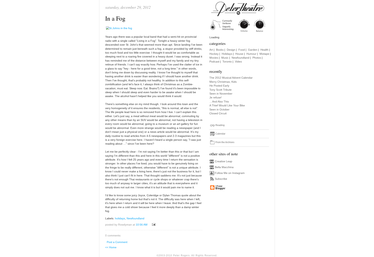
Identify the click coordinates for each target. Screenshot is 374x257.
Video (238, 61)
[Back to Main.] (240, 32)
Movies (213, 57)
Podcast (214, 61)
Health (264, 49)
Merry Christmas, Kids (223, 81)
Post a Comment (117, 242)
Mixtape (264, 53)
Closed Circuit (218, 113)
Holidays (227, 53)
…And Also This (219, 101)
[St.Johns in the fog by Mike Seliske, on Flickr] (119, 28)
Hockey (214, 53)
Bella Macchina (224, 167)
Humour (251, 53)
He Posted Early (219, 85)
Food (241, 49)
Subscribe (221, 178)
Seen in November (220, 93)
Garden (252, 49)
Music (224, 57)
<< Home (110, 247)
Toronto (227, 61)
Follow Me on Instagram (230, 173)
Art (211, 49)
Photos (256, 57)
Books (220, 49)
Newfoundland (135, 218)
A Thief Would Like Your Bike (227, 105)
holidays (120, 218)
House (239, 53)
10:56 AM (141, 224)
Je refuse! (215, 97)
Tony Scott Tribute (220, 89)
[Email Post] (153, 224)
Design (231, 49)
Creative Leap (223, 161)
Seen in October (219, 109)
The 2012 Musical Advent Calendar (231, 77)
